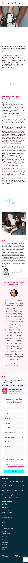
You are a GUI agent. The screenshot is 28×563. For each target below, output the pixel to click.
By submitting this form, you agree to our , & (15, 466)
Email (3, 495)
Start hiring (5, 510)
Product (4, 544)
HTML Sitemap (5, 560)
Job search (5, 520)
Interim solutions (7, 512)
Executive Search (7, 517)
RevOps (4, 547)
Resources (5, 522)
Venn (25, 556)
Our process (5, 515)
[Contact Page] (8, 3)
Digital (4, 539)
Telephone (5, 497)
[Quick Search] (12, 3)
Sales (3, 549)
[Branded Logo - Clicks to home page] (3, 3)
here (16, 461)
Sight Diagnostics (8, 55)
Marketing (5, 542)
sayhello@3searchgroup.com (14, 495)
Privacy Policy (21, 466)
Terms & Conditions (12, 466)
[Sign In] (15, 3)
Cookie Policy (10, 467)
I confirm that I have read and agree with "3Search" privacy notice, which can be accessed (15, 459)
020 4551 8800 (13, 497)
